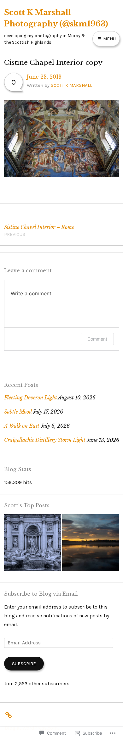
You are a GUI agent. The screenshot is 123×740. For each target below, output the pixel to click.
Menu (109, 39)
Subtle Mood (18, 412)
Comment (97, 339)
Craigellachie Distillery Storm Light (44, 440)
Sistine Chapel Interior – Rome (39, 230)
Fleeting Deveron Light (30, 398)
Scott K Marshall (71, 85)
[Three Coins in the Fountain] (32, 544)
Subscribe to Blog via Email (41, 594)
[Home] (10, 713)
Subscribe (24, 663)
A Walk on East (21, 426)
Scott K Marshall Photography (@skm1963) (56, 18)
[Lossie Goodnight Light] (90, 544)
